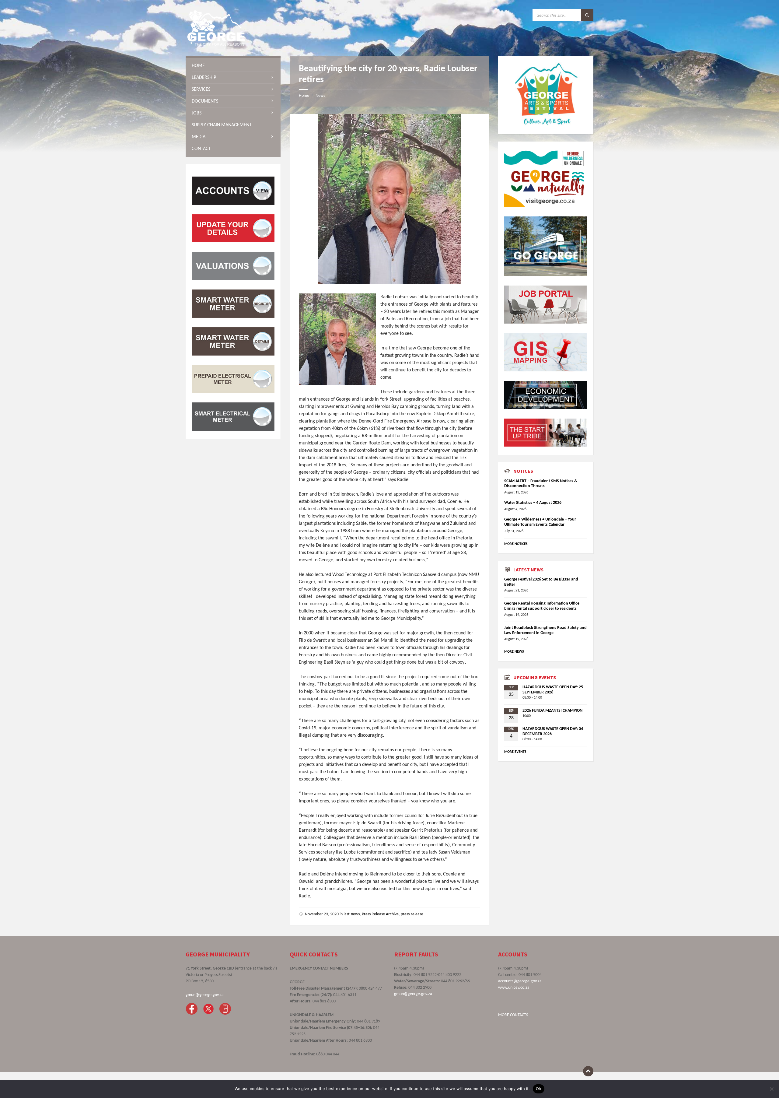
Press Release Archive (380, 914)
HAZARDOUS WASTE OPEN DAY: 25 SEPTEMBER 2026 (552, 690)
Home (304, 95)
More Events (515, 752)
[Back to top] (588, 1071)
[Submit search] (587, 15)
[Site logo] (216, 44)
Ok (538, 1088)
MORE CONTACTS (513, 1015)
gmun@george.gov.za (205, 995)
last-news (352, 914)
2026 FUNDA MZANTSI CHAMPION (552, 710)
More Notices (516, 544)
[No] (771, 1089)
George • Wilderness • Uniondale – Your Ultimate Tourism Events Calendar (540, 522)
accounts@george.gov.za (520, 981)
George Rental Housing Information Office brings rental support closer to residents (541, 606)
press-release (412, 914)
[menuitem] (233, 66)
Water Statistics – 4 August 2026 (532, 502)
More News (514, 652)
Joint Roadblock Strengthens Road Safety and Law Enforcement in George (545, 630)
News (320, 95)
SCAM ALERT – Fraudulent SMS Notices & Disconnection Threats (540, 484)
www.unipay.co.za (513, 987)
